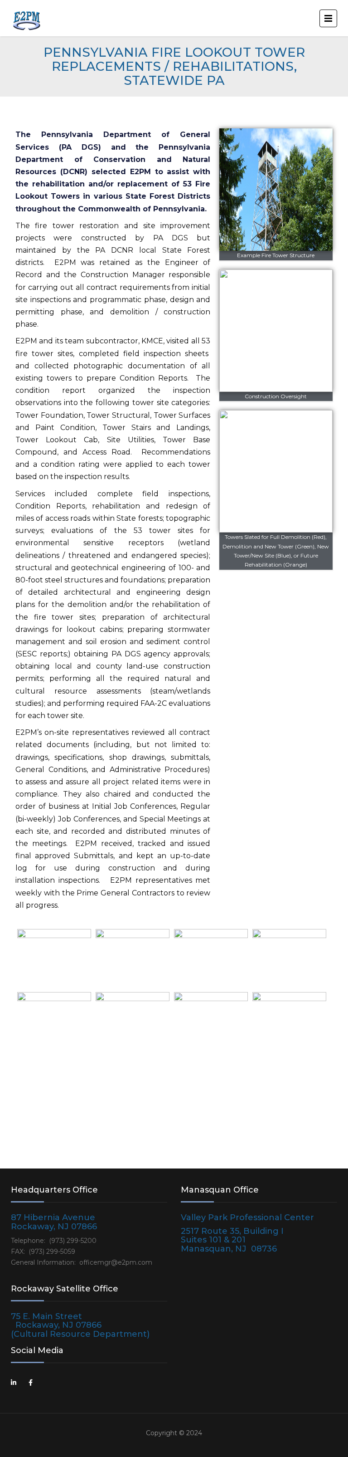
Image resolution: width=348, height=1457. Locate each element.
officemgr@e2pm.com (115, 1262)
